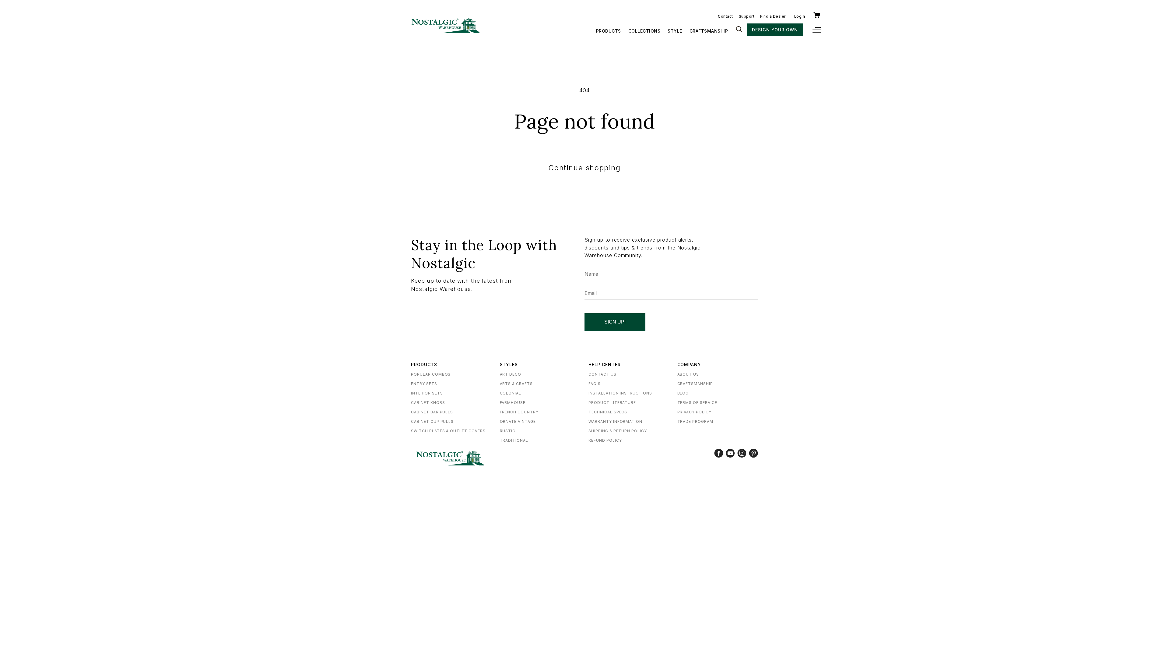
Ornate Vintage (518, 421)
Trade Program (695, 421)
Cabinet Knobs (428, 402)
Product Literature (612, 402)
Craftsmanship (709, 31)
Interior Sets (427, 393)
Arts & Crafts (516, 383)
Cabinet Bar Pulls (432, 412)
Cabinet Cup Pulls (432, 421)
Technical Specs (607, 412)
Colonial (510, 393)
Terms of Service (697, 402)
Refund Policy (605, 440)
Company (689, 364)
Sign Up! (615, 321)
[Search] (739, 30)
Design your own (775, 29)
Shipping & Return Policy (617, 431)
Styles (509, 364)
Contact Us (602, 374)
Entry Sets (424, 383)
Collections (644, 31)
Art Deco (510, 374)
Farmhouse (513, 402)
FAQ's (594, 383)
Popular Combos (431, 374)
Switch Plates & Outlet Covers (448, 431)
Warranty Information (615, 421)
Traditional (514, 440)
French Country (519, 412)
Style (675, 31)
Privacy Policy (694, 412)
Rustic (508, 431)
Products (608, 31)
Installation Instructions (620, 393)
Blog (683, 393)
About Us (688, 374)
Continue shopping (584, 167)
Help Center (604, 364)
